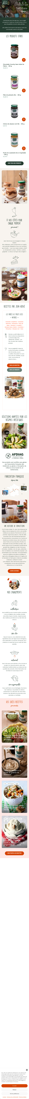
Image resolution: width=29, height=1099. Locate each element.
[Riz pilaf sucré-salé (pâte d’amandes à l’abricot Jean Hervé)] (14, 797)
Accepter (14, 1085)
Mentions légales (22, 1096)
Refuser (14, 1089)
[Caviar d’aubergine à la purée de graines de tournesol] (14, 762)
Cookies (4, 1096)
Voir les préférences (14, 1093)
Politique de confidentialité (12, 1096)
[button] (27, 1070)
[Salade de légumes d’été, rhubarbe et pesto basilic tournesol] (14, 726)
